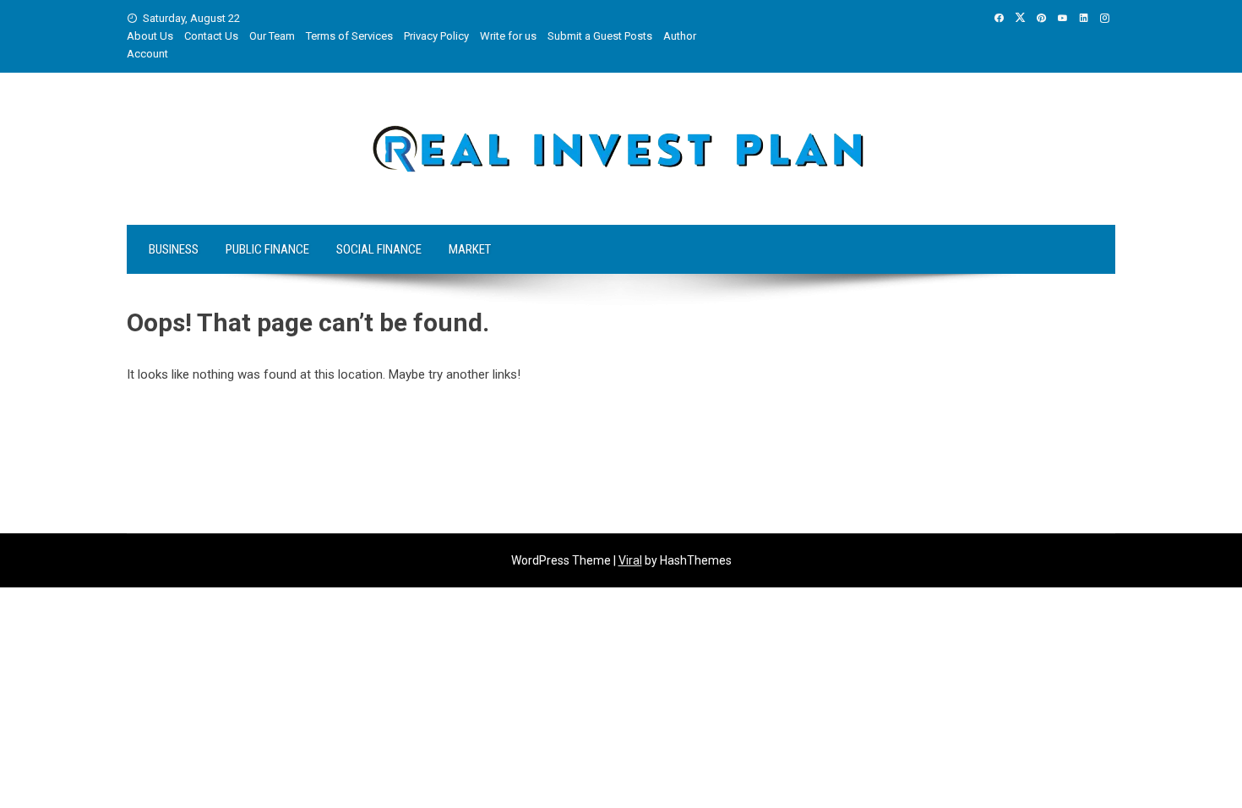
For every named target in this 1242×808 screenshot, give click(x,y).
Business (174, 249)
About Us (150, 36)
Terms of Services (349, 36)
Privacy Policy (436, 36)
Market (470, 249)
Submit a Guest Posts (599, 36)
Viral (630, 560)
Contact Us (211, 36)
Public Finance (267, 249)
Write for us (508, 36)
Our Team (272, 36)
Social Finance (379, 249)
